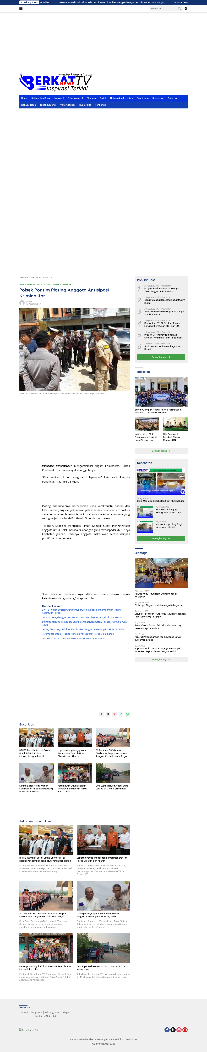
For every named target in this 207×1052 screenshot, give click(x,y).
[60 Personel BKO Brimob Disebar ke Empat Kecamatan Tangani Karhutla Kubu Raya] (113, 737)
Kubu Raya (85, 104)
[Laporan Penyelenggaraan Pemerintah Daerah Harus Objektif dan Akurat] (75, 737)
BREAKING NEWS (27, 284)
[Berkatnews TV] (55, 81)
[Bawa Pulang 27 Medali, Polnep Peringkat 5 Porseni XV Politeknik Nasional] (161, 392)
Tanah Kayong (48, 104)
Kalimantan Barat (41, 98)
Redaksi (119, 1039)
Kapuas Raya (28, 104)
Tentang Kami (104, 1039)
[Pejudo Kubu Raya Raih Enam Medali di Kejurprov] (161, 573)
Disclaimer (131, 1039)
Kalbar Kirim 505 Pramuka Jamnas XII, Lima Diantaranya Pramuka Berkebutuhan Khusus (146, 437)
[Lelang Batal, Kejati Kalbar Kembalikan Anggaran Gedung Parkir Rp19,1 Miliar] (36, 773)
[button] (179, 8)
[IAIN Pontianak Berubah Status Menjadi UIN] (175, 424)
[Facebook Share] (101, 714)
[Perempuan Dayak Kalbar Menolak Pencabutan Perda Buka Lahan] (75, 773)
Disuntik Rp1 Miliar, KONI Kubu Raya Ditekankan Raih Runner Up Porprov (160, 615)
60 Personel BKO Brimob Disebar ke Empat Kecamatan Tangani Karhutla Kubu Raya (84, 623)
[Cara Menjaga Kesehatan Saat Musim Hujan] (161, 481)
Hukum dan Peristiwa (121, 98)
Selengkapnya (160, 357)
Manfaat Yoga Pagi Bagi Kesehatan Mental (169, 526)
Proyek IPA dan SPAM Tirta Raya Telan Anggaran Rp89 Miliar (161, 290)
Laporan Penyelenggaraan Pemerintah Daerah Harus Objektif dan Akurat (82, 617)
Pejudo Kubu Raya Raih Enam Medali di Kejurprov (156, 595)
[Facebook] (167, 1030)
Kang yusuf (36, 1012)
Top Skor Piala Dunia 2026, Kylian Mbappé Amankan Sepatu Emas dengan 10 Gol (157, 650)
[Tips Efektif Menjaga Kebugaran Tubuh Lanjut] (145, 512)
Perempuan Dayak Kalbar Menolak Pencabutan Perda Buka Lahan (78, 633)
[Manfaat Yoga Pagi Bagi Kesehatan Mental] (145, 527)
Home (24, 98)
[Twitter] (173, 1030)
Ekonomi (91, 98)
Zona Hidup (50, 1015)
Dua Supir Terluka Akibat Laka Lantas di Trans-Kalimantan (73, 638)
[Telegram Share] (121, 714)
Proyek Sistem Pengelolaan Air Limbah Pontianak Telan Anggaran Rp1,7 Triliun (163, 336)
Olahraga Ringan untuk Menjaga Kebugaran (159, 605)
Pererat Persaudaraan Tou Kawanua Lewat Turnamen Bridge (158, 638)
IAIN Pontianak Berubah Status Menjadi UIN (171, 437)
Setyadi (24, 1012)
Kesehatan (158, 98)
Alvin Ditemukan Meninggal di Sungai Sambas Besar (164, 313)
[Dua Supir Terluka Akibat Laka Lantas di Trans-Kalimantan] (113, 773)
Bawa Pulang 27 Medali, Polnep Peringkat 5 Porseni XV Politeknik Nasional (158, 411)
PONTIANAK (66, 284)
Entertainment (75, 98)
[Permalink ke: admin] (22, 302)
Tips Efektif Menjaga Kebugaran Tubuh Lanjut (169, 511)
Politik (103, 98)
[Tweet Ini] (108, 714)
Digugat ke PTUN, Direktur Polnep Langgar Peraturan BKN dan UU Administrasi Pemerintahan (162, 324)
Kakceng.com (52, 1012)
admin (29, 301)
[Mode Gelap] (186, 8)
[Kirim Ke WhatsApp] (127, 714)
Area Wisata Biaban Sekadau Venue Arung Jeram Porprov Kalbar (158, 627)
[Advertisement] (103, 45)
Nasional (59, 98)
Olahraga (173, 98)
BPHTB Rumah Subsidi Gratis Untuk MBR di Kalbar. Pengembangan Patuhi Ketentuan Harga (80, 2)
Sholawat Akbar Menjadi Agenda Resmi (162, 348)
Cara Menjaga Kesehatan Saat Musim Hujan (164, 301)
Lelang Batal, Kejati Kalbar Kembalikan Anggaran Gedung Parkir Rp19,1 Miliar (83, 629)
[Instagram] (179, 1030)
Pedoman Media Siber (82, 1039)
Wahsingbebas (68, 104)
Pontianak (100, 104)
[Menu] (21, 8)
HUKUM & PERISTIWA (48, 284)
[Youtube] (185, 1030)
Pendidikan (143, 98)
